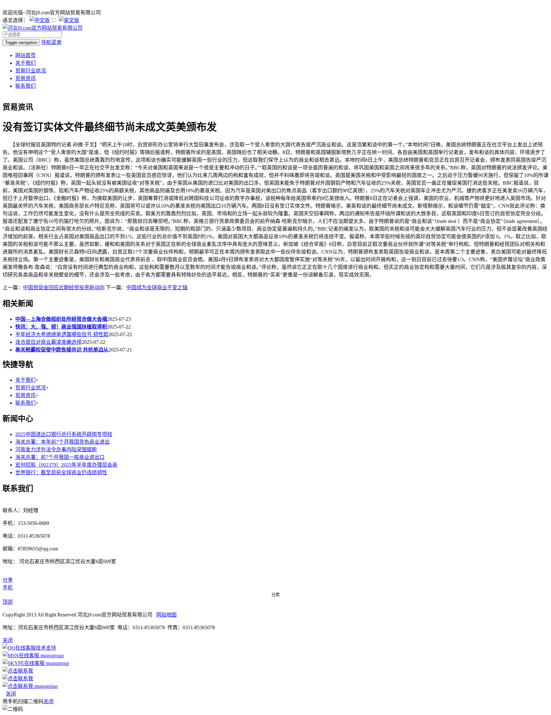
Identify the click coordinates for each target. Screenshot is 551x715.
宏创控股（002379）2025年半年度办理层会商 (66, 465)
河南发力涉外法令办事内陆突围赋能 (56, 449)
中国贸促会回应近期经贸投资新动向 (64, 287)
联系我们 (25, 86)
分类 (275, 594)
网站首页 (25, 55)
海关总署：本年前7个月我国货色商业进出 (62, 442)
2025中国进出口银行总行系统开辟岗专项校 (63, 434)
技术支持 (46, 648)
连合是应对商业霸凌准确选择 (48, 342)
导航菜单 (51, 42)
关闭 (11, 694)
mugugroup (51, 655)
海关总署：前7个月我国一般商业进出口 (60, 457)
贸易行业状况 (30, 70)
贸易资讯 (25, 78)
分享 (8, 580)
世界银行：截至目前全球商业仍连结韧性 (61, 472)
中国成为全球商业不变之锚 (156, 287)
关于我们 (25, 63)
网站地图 (166, 614)
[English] (69, 20)
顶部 (8, 602)
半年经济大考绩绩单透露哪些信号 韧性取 (61, 334)
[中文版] (39, 20)
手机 (8, 587)
